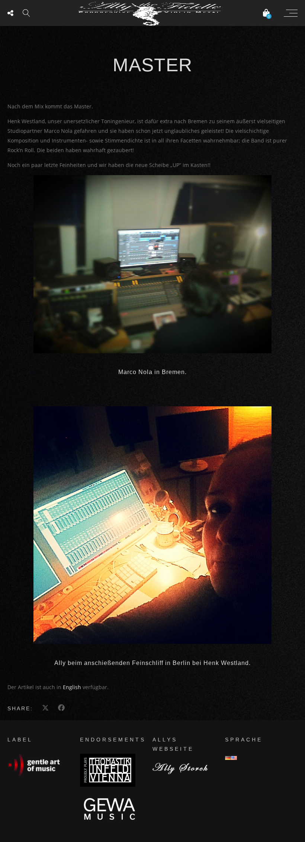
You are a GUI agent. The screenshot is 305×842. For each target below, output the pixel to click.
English (72, 687)
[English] (234, 757)
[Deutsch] (228, 757)
